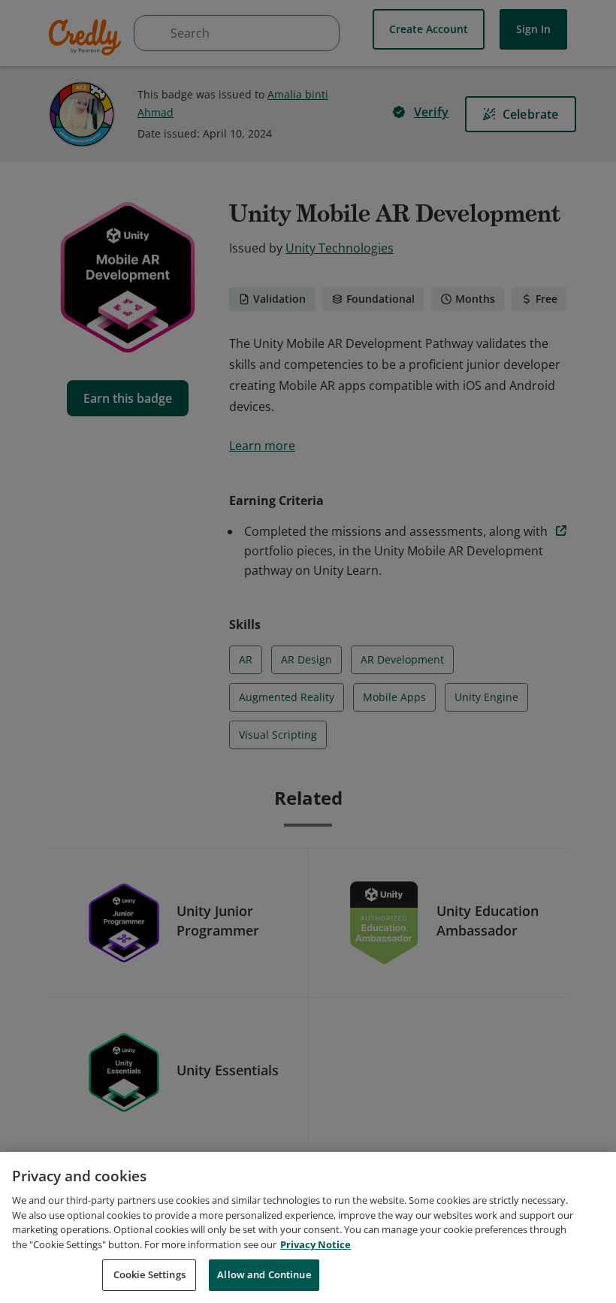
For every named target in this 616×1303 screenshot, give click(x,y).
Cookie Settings (149, 1274)
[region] (308, 1227)
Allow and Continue (263, 1274)
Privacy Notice (315, 1244)
